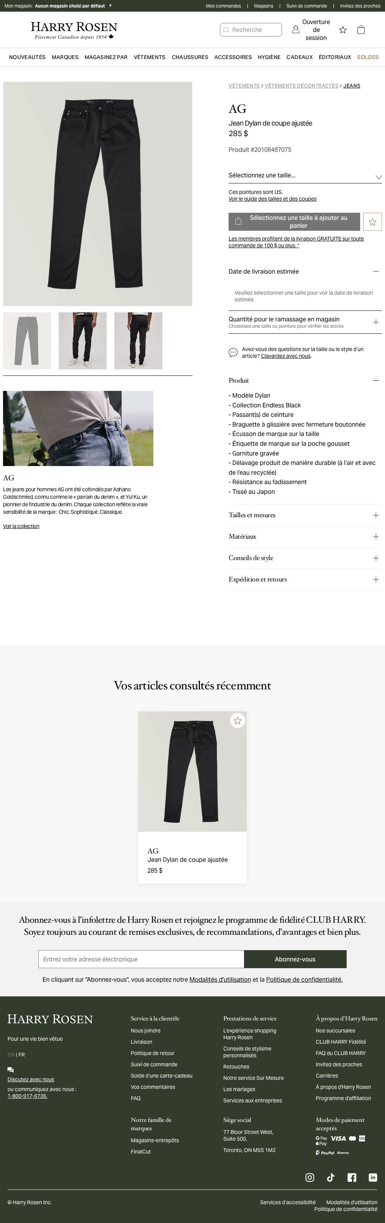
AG (237, 109)
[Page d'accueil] (74, 30)
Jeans (351, 86)
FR (21, 1054)
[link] (311, 30)
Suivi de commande (306, 6)
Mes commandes (223, 6)
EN (11, 1054)
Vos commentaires (153, 1087)
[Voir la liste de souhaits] (343, 30)
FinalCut (141, 1151)
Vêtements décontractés (301, 86)
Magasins (263, 6)
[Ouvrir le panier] (361, 29)
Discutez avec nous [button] (31, 1079)
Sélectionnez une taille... (262, 175)
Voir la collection (21, 526)
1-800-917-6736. (27, 1096)
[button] (226, 30)
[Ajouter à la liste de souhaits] (237, 720)
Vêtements (244, 86)
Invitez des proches (360, 6)
